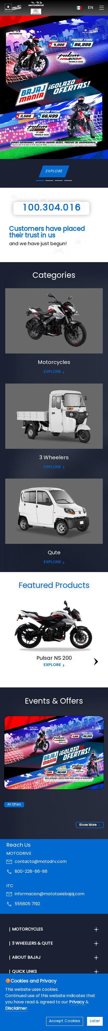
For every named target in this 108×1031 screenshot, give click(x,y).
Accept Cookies (64, 1021)
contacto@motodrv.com (41, 862)
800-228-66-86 (31, 872)
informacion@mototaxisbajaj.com (49, 894)
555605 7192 (27, 904)
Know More (87, 825)
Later (95, 1021)
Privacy (77, 1002)
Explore (52, 665)
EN (90, 8)
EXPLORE (54, 171)
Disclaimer (16, 1008)
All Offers (14, 804)
